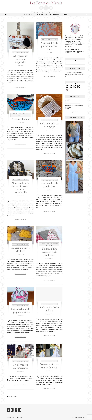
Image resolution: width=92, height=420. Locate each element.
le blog (74, 44)
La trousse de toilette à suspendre (20, 59)
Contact (65, 14)
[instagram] (75, 86)
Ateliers (68, 107)
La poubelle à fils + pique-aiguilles (20, 310)
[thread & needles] (67, 90)
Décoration (54, 243)
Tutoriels (20, 115)
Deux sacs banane (20, 119)
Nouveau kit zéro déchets (20, 249)
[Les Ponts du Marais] (46, 5)
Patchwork (49, 245)
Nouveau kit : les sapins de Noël (49, 366)
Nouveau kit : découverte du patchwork (49, 252)
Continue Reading (20, 87)
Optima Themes (19, 417)
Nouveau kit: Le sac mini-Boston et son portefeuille (20, 187)
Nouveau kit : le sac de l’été (49, 185)
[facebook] (67, 86)
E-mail (67, 100)
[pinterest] (71, 86)
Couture (25, 52)
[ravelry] (78, 86)
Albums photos (41, 14)
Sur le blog (28, 14)
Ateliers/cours (17, 52)
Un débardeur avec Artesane (20, 366)
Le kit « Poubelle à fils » (49, 309)
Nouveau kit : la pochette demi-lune (49, 46)
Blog (67, 108)
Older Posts (12, 396)
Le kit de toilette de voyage (49, 125)
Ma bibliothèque (55, 14)
